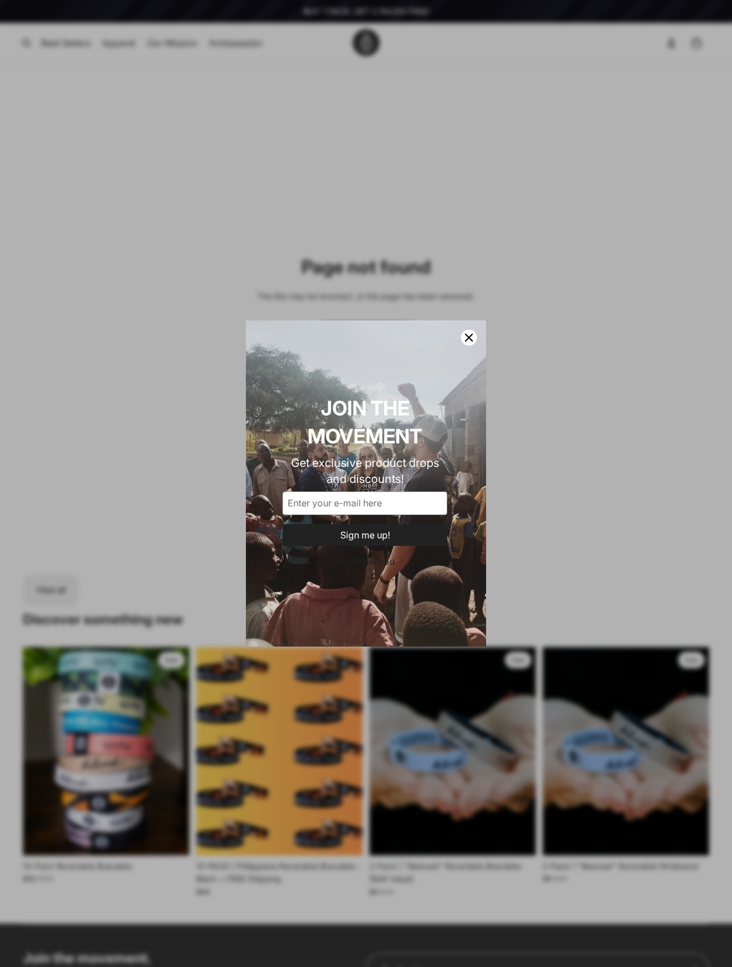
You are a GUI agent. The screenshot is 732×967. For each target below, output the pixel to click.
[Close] (469, 338)
